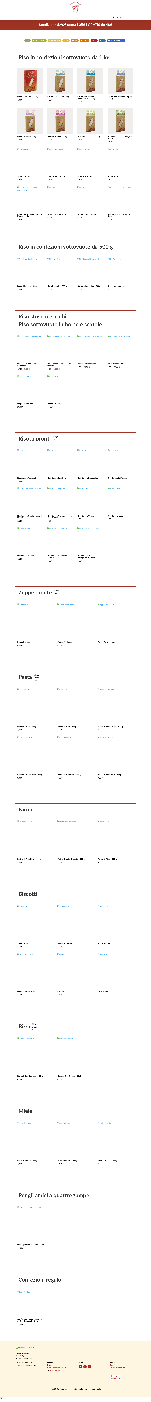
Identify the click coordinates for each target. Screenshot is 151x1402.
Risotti (49, 17)
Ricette (96, 17)
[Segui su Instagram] (85, 1366)
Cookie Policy (116, 1378)
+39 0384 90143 (56, 1370)
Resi (111, 1365)
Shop (108, 17)
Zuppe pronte (54, 40)
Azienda (28, 17)
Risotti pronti (39, 40)
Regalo (89, 17)
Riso (43, 17)
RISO (27, 40)
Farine (65, 17)
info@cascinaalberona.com (57, 1368)
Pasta (60, 17)
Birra (78, 17)
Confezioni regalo (116, 40)
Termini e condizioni (117, 1368)
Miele (83, 17)
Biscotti (72, 17)
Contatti (102, 17)
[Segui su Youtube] (89, 1366)
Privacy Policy (116, 1376)
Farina (74, 40)
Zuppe (54, 17)
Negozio (37, 17)
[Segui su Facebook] (80, 1366)
